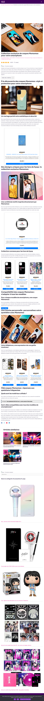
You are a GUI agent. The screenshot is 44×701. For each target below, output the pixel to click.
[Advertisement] (22, 15)
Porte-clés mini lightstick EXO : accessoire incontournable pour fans (12, 446)
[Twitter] (4, 422)
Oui (14, 699)
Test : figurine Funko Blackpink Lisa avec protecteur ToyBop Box (14, 600)
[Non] (42, 698)
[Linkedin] (9, 422)
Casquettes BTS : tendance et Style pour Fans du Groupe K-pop (11, 464)
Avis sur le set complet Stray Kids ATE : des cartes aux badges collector (16, 645)
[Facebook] (1, 422)
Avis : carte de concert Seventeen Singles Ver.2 (11, 521)
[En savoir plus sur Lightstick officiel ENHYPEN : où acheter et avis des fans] (32, 438)
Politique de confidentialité (25, 699)
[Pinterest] (6, 422)
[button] (7, 66)
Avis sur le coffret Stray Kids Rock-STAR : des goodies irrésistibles (15, 689)
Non (18, 699)
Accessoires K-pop (28, 57)
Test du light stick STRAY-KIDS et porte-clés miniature (12, 566)
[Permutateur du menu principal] (41, 2)
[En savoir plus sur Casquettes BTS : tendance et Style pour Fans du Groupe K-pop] (12, 455)
